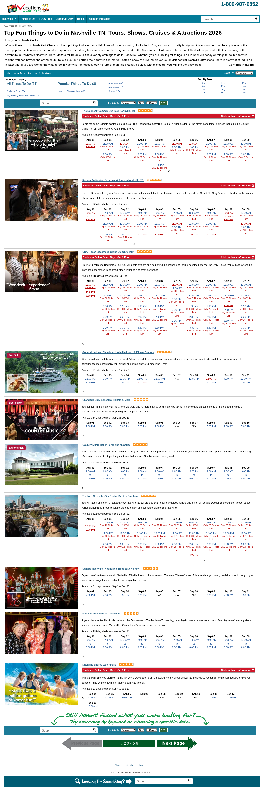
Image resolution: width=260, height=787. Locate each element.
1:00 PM (90, 220)
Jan (203, 83)
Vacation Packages (99, 18)
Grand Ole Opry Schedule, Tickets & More (106, 400)
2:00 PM (90, 147)
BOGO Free (45, 18)
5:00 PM (92, 697)
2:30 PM (107, 317)
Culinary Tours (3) (16, 91)
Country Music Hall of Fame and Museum (106, 445)
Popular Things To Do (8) (77, 83)
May (223, 86)
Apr (203, 86)
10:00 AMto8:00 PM (90, 644)
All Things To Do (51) (22, 83)
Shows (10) (114, 91)
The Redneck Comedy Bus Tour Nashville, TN (108, 111)
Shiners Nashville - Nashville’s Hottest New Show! (111, 568)
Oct (203, 92)
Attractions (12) (116, 87)
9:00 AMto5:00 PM (90, 475)
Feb (223, 83)
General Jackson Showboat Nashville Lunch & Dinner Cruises (118, 352)
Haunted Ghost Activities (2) (71, 91)
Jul (203, 89)
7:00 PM (90, 382)
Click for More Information (236, 116)
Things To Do (27, 18)
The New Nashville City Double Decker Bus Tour (110, 496)
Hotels (81, 18)
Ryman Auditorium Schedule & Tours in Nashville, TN (113, 180)
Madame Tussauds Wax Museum (101, 613)
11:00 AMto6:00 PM (194, 644)
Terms (142, 765)
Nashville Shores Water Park (99, 664)
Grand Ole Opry (65, 18)
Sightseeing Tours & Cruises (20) (23, 95)
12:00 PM (90, 288)
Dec (244, 92)
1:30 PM (90, 292)
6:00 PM (159, 165)
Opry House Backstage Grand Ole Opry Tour (108, 252)
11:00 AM (90, 143)
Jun (244, 86)
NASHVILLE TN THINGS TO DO (18, 26)
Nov (223, 92)
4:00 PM (193, 554)
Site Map (130, 765)
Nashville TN (9, 18)
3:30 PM (90, 295)
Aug (223, 89)
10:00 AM (90, 213)
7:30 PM (90, 595)
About (118, 765)
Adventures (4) (115, 83)
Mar (244, 83)
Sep (244, 89)
